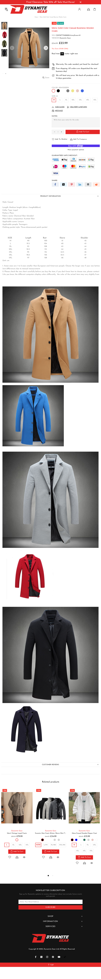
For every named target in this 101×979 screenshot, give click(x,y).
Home (36, 17)
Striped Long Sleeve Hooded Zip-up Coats (50, 833)
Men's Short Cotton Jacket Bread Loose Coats (17, 833)
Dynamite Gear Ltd (28, 9)
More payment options (76, 150)
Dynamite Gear (65, 38)
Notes (54, 116)
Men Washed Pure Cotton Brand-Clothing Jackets (84, 833)
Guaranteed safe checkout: (64, 155)
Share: (54, 180)
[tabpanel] (17, 826)
